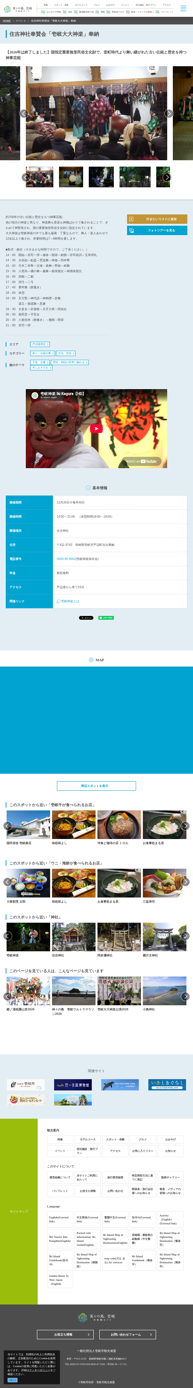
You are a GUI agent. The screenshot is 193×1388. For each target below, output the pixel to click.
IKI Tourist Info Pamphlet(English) (60, 1239)
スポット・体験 (61, 5)
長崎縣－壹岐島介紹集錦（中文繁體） (142, 1239)
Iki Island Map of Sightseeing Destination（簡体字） (170, 1260)
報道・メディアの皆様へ (142, 12)
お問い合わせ (115, 1191)
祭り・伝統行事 (41, 353)
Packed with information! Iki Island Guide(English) (86, 1239)
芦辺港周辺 (39, 344)
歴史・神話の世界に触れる (69, 362)
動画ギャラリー (170, 1177)
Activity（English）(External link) (168, 1219)
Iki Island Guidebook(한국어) (58, 1260)
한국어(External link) (141, 1219)
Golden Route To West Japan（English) (59, 1280)
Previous (24, 113)
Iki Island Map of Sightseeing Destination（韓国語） (87, 1260)
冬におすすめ (40, 367)
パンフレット (167, 12)
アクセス (167, 5)
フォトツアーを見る (161, 230)
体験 (103, 12)
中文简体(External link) (87, 1219)
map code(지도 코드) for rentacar (114, 1260)
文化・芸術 (64, 353)
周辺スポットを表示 (94, 785)
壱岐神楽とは (70, 601)
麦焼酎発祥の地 (86, 12)
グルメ (97, 5)
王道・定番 (39, 362)
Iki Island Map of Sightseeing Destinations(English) (115, 1239)
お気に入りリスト (142, 1151)
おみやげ (110, 5)
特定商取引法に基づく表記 (142, 1177)
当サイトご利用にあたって (87, 1177)
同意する (12, 1380)
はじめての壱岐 (54, 12)
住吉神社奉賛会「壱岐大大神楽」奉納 (53, 20)
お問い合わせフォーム (126, 1334)
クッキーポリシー (39, 1370)
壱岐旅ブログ (118, 12)
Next (169, 113)
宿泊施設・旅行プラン (146, 5)
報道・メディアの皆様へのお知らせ (170, 1191)
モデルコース (81, 5)
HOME (7, 20)
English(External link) (58, 1219)
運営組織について (60, 1177)
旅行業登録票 (115, 1177)
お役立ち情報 (88, 1191)
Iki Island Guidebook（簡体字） (142, 1260)
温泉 (70, 12)
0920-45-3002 (66, 558)
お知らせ (170, 1151)
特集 (46, 5)
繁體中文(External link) (115, 1219)
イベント (125, 5)
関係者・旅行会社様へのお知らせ (142, 1191)
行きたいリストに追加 (161, 219)
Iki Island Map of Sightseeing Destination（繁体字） (170, 1239)
